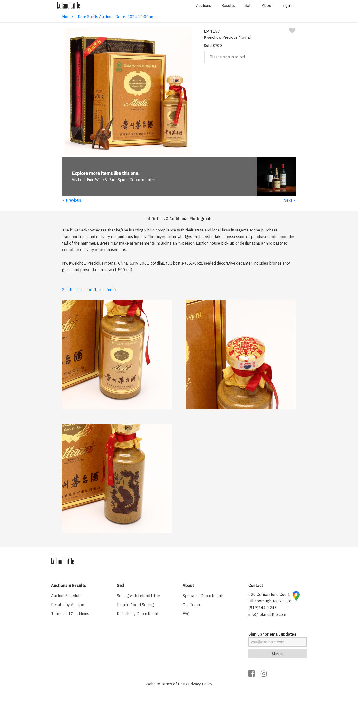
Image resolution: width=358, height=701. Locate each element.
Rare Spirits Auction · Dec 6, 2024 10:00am (116, 16)
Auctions (203, 5)
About (267, 5)
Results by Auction (67, 604)
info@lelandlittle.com (267, 614)
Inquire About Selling (135, 604)
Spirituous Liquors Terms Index (89, 289)
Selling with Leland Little (138, 595)
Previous (71, 200)
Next (289, 200)
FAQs (187, 613)
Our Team (191, 604)
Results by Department (137, 613)
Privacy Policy (200, 684)
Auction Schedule (66, 595)
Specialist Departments (203, 595)
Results (228, 5)
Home (67, 16)
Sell (248, 5)
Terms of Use (173, 684)
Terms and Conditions (70, 613)
